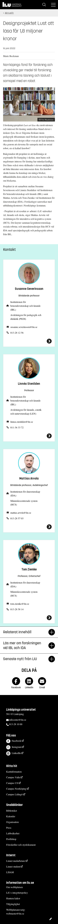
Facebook (16, 740)
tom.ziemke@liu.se (19, 603)
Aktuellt (9, 13)
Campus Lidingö (14, 794)
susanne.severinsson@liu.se (23, 327)
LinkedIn (16, 753)
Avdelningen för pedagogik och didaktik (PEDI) (25, 316)
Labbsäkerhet (12, 833)
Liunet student (13, 866)
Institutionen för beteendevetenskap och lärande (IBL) (25, 305)
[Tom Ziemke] (29, 617)
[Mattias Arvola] (29, 526)
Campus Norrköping (16, 788)
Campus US (12, 783)
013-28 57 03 (17, 518)
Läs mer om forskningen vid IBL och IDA (22, 645)
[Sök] (44, 4)
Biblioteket (11, 810)
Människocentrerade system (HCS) (23, 502)
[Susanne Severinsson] (29, 341)
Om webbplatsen (14, 887)
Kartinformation (14, 771)
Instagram (16, 746)
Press (8, 827)
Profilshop (11, 839)
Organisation (12, 822)
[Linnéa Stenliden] (29, 435)
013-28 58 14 (17, 609)
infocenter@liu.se (17, 719)
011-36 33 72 (17, 427)
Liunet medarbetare (15, 860)
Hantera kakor (13, 898)
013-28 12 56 (17, 332)
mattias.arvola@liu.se (20, 512)
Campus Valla (13, 777)
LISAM (10, 872)
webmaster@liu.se (15, 913)
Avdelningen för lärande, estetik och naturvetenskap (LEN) (25, 411)
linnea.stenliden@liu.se (21, 421)
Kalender (10, 816)
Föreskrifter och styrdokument (21, 844)
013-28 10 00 (15, 724)
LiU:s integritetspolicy (17, 892)
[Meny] (53, 4)
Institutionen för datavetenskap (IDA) (25, 493)
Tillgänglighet (13, 904)
